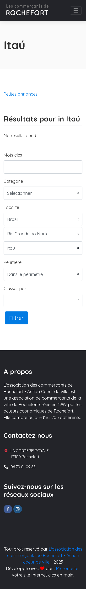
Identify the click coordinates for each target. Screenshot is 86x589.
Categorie (13, 181)
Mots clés (13, 155)
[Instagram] (17, 509)
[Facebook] (8, 509)
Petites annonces (21, 94)
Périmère (13, 262)
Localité (11, 207)
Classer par (15, 288)
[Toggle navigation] (76, 10)
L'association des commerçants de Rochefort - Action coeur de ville (44, 555)
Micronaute (67, 568)
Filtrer (16, 317)
